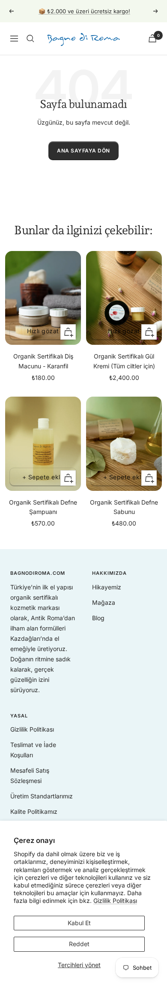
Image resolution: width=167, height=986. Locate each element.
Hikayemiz (106, 587)
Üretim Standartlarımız (41, 796)
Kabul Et (79, 922)
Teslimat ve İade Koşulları (33, 750)
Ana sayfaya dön (83, 150)
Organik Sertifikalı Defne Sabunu (124, 507)
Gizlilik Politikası (115, 900)
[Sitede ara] (30, 38)
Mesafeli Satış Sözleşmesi (29, 775)
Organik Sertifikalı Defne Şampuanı (43, 507)
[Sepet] (152, 38)
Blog (98, 617)
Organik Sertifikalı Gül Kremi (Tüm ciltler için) (124, 361)
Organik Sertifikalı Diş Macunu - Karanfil (43, 361)
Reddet (79, 943)
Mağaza (103, 602)
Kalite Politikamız (33, 811)
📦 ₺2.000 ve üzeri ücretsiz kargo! (84, 11)
